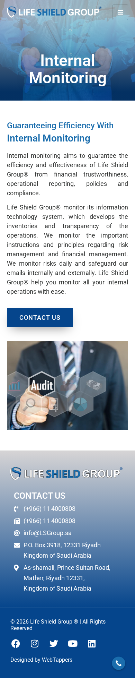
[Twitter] (53, 643)
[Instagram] (34, 643)
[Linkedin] (91, 643)
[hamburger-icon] (120, 12)
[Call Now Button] (118, 663)
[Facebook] (15, 643)
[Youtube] (72, 643)
